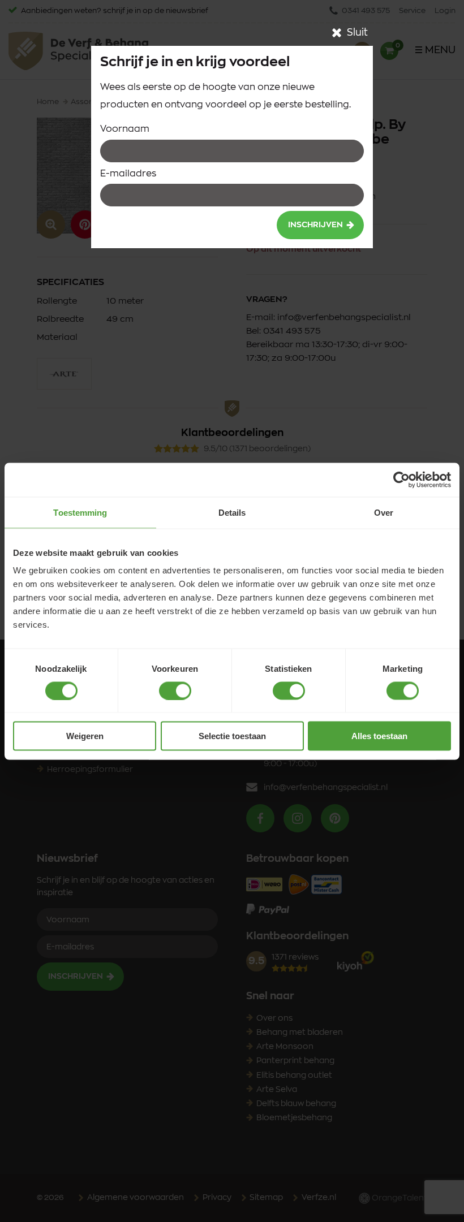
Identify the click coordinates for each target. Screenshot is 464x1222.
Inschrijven (315, 225)
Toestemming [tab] (80, 512)
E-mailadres (128, 173)
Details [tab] (232, 512)
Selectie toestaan (232, 736)
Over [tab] (383, 512)
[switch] (175, 690)
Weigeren (85, 736)
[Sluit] (336, 32)
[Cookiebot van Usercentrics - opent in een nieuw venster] (401, 479)
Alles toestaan (379, 736)
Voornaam (124, 128)
